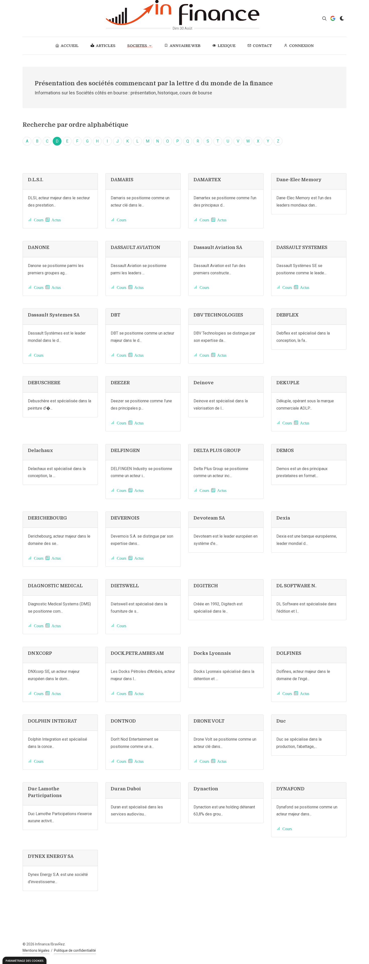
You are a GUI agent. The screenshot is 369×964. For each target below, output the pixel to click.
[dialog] (24, 960)
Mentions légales (36, 950)
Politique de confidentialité (75, 950)
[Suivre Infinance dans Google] (332, 18)
